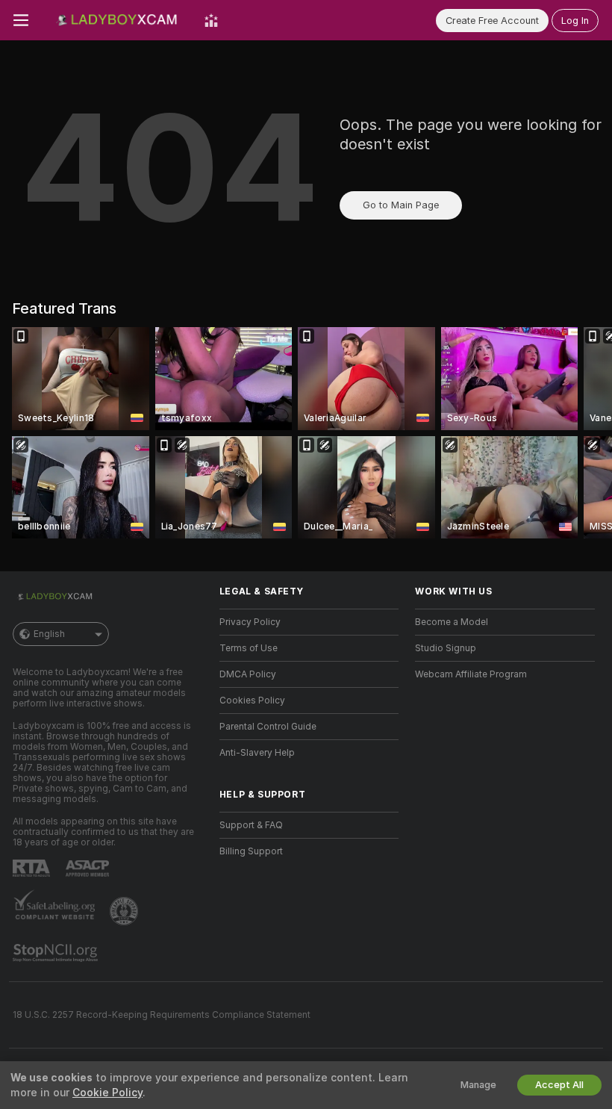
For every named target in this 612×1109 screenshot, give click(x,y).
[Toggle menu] (21, 20)
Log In (575, 20)
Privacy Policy (250, 622)
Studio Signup (445, 648)
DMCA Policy (247, 674)
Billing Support (251, 851)
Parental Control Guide (267, 726)
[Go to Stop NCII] (57, 953)
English (49, 634)
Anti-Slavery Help (257, 753)
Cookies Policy (252, 700)
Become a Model (451, 622)
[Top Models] (211, 20)
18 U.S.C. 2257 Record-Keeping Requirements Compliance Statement (161, 1015)
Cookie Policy (107, 1093)
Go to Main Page (401, 205)
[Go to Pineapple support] (125, 911)
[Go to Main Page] (116, 20)
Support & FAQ (251, 825)
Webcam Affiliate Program (471, 674)
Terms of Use (248, 648)
